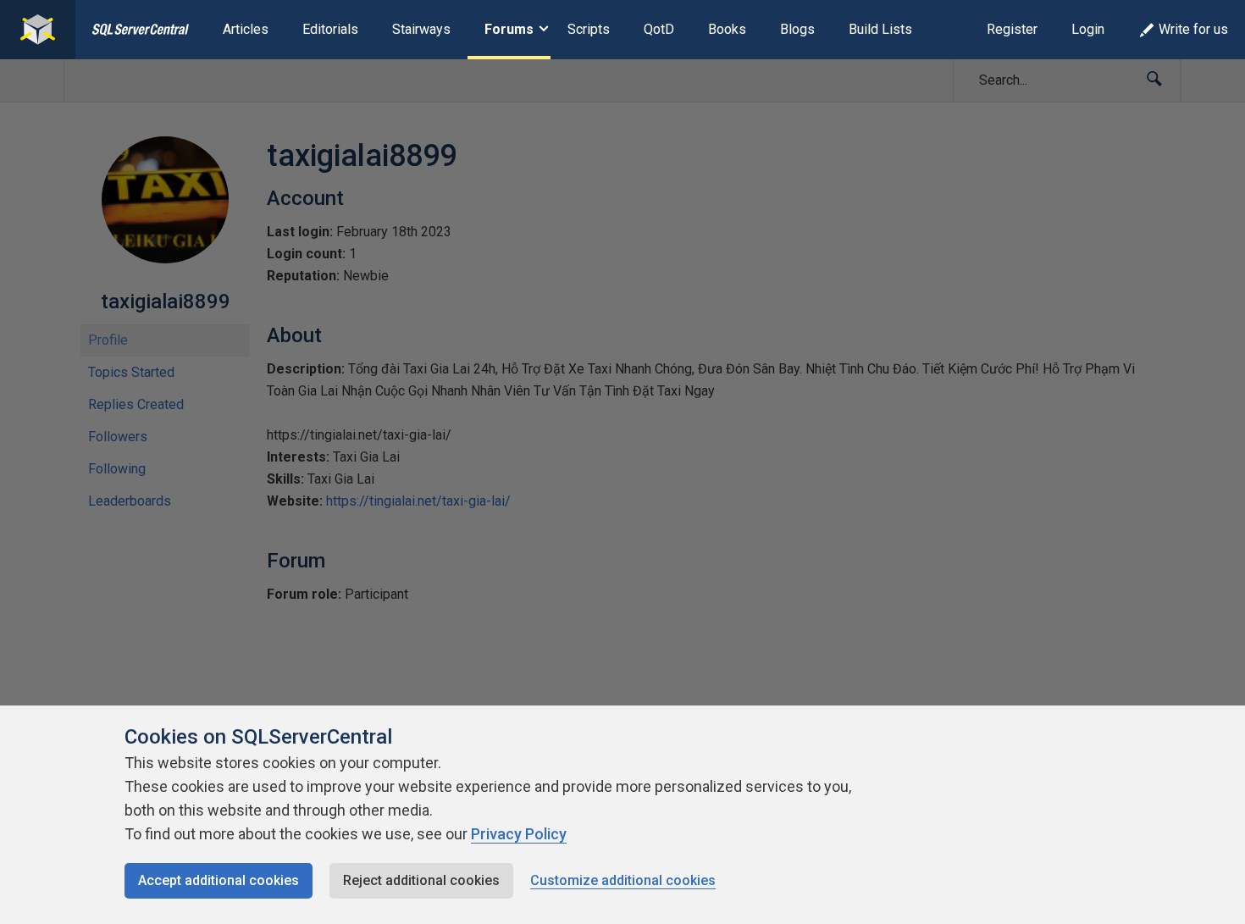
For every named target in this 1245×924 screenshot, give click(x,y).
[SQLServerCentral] (37, 29)
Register (1012, 29)
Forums (509, 29)
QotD (659, 29)
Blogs (797, 29)
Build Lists (880, 29)
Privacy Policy (519, 834)
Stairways (421, 29)
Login (1087, 29)
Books (727, 29)
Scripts (588, 29)
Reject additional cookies (421, 880)
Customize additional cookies (623, 880)
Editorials (330, 29)
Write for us (1193, 29)
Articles (245, 29)
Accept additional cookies (218, 880)
